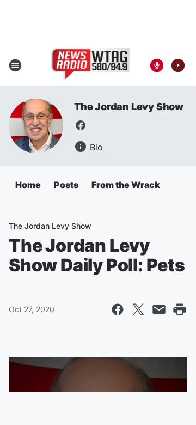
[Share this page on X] (138, 309)
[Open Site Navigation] (15, 65)
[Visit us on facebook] (80, 125)
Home (28, 184)
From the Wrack (125, 184)
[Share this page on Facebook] (117, 309)
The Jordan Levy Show (128, 106)
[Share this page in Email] (159, 309)
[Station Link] (90, 65)
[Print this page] (179, 309)
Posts (66, 184)
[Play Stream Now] (178, 65)
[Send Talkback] (156, 65)
